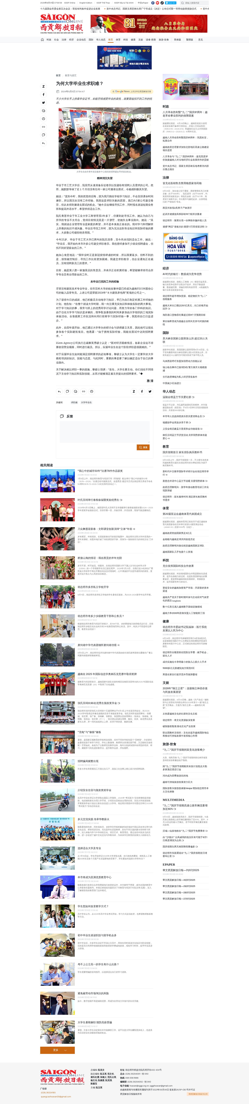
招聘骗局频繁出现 (88, 761)
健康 (133, 39)
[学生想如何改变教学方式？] (57, 916)
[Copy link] (43, 127)
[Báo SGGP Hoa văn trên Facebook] (153, 3)
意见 (200, 39)
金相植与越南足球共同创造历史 (179, 541)
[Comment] (43, 135)
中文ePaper (143, 3)
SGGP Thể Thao (103, 3)
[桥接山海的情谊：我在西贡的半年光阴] (57, 567)
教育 (110, 39)
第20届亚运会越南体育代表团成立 (182, 516)
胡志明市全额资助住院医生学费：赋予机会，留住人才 (186, 656)
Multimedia (173, 802)
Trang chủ (42, 40)
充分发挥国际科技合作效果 (178, 568)
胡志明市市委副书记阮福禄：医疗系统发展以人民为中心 (185, 631)
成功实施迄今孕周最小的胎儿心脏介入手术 (184, 664)
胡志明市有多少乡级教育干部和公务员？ (101, 615)
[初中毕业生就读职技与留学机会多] (57, 945)
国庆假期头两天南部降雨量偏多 (179, 849)
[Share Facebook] (43, 94)
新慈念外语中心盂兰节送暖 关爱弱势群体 (184, 483)
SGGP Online (69, 3)
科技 (125, 39)
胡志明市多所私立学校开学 (93, 586)
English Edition (86, 3)
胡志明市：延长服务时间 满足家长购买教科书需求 (185, 501)
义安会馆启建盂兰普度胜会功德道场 (181, 431)
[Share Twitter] (43, 102)
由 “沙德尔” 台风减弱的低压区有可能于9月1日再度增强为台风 (185, 841)
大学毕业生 (86, 402)
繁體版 (189, 39)
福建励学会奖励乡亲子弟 (175, 425)
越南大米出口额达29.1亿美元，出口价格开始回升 (185, 309)
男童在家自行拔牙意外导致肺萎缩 (180, 677)
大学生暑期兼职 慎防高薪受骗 (95, 1022)
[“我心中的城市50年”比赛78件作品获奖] (57, 480)
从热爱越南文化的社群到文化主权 (180, 716)
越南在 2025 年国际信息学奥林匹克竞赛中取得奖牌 (107, 674)
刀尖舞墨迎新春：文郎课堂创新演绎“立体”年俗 (105, 528)
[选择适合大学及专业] (57, 858)
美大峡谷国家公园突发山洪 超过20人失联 (185, 342)
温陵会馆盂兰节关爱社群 (177, 399)
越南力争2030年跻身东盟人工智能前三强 (184, 615)
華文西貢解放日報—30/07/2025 (179, 882)
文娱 (140, 39)
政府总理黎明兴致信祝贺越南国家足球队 (183, 548)
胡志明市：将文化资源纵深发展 (179, 722)
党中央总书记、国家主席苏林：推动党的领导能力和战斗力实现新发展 (191, 8)
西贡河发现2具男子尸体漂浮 (177, 210)
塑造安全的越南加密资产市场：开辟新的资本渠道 (186, 592)
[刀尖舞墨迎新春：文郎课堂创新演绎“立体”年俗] (57, 538)
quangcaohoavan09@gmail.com (56, 1096)
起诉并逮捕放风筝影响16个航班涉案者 (182, 216)
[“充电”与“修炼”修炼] (57, 742)
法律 (64, 39)
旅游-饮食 (164, 39)
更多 (55, 1050)
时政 (49, 39)
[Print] (43, 119)
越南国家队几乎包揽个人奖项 (178, 554)
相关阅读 (46, 465)
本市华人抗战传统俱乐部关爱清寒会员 (182, 418)
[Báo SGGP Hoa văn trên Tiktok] (162, 3)
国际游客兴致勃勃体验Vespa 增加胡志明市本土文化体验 (186, 792)
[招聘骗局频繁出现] (57, 771)
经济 (71, 39)
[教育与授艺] (43, 143)
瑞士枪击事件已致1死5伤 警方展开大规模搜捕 (185, 371)
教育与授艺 (71, 75)
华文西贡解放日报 (61, 23)
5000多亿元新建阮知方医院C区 (179, 670)
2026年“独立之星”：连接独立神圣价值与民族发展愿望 (185, 692)
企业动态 (81, 39)
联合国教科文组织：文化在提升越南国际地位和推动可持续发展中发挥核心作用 (186, 737)
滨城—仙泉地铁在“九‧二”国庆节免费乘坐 (184, 833)
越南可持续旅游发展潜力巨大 (178, 784)
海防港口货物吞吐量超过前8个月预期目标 (184, 317)
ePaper (169, 867)
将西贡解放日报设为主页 (198, 1094)
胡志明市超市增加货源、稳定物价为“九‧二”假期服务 (185, 300)
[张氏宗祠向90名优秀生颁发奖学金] (57, 712)
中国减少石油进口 (172, 385)
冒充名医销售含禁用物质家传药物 (182, 185)
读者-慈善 (151, 39)
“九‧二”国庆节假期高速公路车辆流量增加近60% (185, 809)
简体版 (177, 39)
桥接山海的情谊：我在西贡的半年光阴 (100, 557)
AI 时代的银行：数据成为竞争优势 (182, 276)
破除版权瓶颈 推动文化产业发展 (179, 728)
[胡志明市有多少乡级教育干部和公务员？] (57, 625)
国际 (91, 39)
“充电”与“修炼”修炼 (89, 732)
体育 (118, 39)
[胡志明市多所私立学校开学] (57, 596)
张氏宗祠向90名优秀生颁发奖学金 (98, 703)
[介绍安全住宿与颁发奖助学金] (57, 800)
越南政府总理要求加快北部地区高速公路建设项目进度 (186, 151)
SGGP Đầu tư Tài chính (124, 3)
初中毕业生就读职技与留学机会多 (97, 935)
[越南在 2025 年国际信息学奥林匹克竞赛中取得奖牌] (57, 683)
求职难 (74, 402)
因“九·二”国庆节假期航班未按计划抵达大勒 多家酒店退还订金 (185, 770)
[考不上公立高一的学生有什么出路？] (57, 974)
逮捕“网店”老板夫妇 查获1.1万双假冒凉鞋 (184, 229)
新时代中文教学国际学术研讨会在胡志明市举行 (186, 475)
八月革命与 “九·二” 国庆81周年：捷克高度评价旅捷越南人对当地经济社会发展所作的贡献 (186, 160)
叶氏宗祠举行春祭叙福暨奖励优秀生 (99, 499)
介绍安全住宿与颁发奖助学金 (94, 790)
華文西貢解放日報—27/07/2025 (179, 901)
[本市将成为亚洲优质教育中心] (57, 887)
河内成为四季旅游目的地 (175, 778)
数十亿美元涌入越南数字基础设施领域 (182, 609)
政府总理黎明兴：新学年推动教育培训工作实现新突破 (186, 491)
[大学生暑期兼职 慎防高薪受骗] (57, 1032)
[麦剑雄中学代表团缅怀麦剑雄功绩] (57, 654)
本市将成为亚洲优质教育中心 (94, 877)
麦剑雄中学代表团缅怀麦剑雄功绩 (97, 645)
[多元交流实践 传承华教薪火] (57, 829)
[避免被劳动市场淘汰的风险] (57, 1003)
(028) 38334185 (48, 1092)
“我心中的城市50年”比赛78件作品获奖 (100, 470)
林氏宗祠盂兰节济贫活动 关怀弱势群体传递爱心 (185, 439)
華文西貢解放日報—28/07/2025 (179, 895)
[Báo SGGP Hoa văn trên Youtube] (157, 3)
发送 (145, 447)
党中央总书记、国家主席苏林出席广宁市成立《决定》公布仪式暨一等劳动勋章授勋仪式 (104, 8)
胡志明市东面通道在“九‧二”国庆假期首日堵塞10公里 (185, 857)
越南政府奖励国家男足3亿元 (177, 535)
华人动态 (100, 39)
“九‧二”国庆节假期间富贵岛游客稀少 (184, 752)
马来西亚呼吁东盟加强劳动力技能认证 (182, 363)
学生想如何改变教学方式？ (93, 906)
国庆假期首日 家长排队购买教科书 (182, 454)
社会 (56, 39)
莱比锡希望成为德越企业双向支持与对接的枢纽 (186, 325)
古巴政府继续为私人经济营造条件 (180, 379)
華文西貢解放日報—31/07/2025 (181, 872)
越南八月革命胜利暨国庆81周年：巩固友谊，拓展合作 (186, 142)
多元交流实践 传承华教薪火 (93, 819)
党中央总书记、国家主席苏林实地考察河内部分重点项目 (186, 170)
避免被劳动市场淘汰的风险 (93, 993)
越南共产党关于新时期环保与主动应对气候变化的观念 (186, 601)
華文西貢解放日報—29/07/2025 (179, 888)
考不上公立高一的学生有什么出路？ (98, 964)
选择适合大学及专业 (89, 848)
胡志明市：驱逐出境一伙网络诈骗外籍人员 (184, 223)
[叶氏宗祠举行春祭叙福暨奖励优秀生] (57, 509)
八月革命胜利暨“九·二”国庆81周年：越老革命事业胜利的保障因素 (185, 116)
